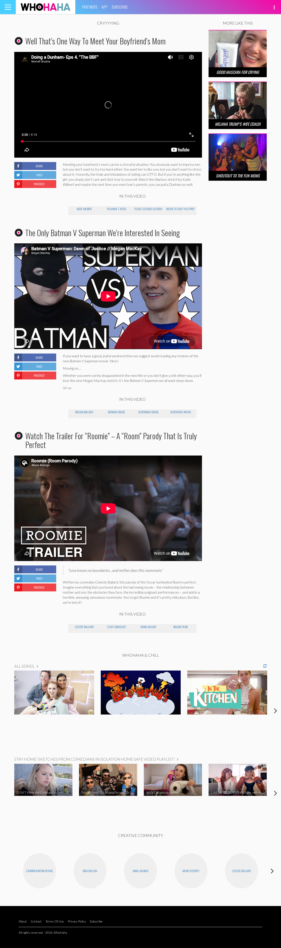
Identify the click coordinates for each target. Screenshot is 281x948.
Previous (5, 710)
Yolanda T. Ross (116, 208)
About (23, 921)
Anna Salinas (140, 870)
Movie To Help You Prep (180, 208)
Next (275, 710)
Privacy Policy (77, 921)
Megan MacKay (84, 412)
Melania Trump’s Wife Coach (237, 124)
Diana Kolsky (148, 626)
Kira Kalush (90, 870)
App (105, 7)
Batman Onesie (116, 412)
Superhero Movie (180, 412)
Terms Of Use (54, 921)
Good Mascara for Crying (237, 72)
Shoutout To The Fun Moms (238, 176)
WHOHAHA (45, 7)
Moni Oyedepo (191, 870)
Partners (89, 7)
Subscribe (120, 7)
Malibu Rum (180, 626)
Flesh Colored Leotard (148, 208)
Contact (36, 921)
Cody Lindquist (116, 626)
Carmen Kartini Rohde (39, 870)
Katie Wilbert (84, 208)
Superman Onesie (148, 412)
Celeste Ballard (84, 626)
